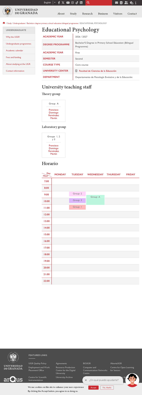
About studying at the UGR (18, 64)
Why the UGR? (13, 37)
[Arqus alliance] (13, 380)
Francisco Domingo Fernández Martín (53, 113)
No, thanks (107, 387)
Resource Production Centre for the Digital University (65, 370)
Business (103, 13)
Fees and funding (13, 57)
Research (87, 13)
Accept (93, 387)
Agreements (61, 363)
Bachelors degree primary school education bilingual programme (52, 23)
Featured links (38, 355)
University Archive (64, 377)
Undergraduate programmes (18, 43)
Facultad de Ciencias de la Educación (97, 70)
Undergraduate (19, 23)
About (61, 13)
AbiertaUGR (116, 363)
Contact (132, 13)
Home (4, 23)
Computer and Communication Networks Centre (95, 370)
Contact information (15, 71)
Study (73, 13)
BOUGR (87, 363)
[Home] (20, 11)
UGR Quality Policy (37, 363)
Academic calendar (14, 50)
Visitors (117, 13)
